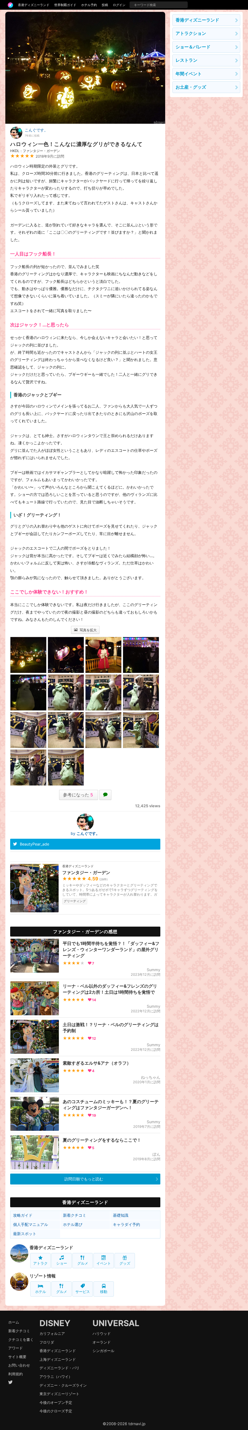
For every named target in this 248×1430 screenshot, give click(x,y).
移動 (103, 1291)
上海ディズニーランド (57, 1359)
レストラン (186, 60)
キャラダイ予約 (126, 1224)
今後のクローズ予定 (55, 1411)
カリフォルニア (52, 1333)
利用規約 (15, 1374)
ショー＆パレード (193, 46)
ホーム (13, 1322)
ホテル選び (72, 1224)
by (85, 833)
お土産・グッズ (191, 87)
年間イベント (189, 73)
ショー (61, 1263)
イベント (103, 1263)
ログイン (119, 5)
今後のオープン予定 (55, 1402)
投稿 (105, 5)
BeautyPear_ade (34, 844)
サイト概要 (17, 1356)
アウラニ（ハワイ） (55, 1376)
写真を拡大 (88, 630)
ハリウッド (102, 1333)
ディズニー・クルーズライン (63, 1385)
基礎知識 (120, 1215)
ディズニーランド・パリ (59, 1368)
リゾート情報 (43, 1275)
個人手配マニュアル (30, 1224)
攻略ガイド (22, 1215)
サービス (82, 1291)
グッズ (124, 1263)
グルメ (82, 1263)
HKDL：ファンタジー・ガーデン (35, 151)
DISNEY (54, 1323)
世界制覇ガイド (65, 5)
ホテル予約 (89, 5)
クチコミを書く (21, 1339)
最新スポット (24, 1233)
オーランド (102, 1342)
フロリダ (46, 1342)
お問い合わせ (19, 1365)
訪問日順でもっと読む (83, 1178)
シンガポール (103, 1350)
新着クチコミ (74, 1215)
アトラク (40, 1263)
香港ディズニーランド (33, 5)
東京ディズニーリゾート (59, 1394)
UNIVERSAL (116, 1323)
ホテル (40, 1291)
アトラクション (191, 33)
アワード (15, 1348)
